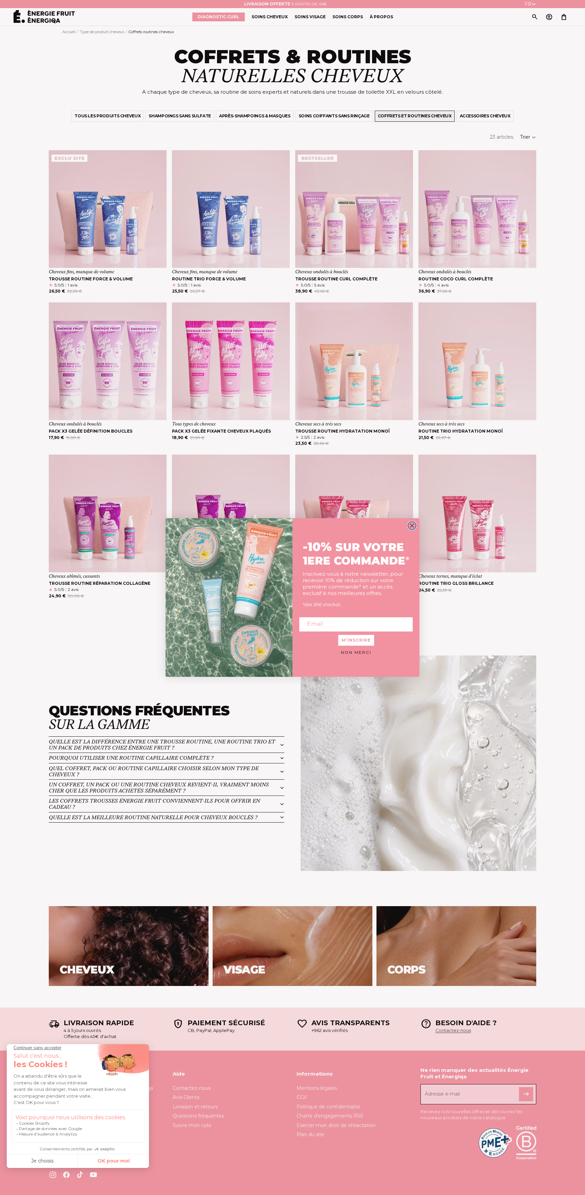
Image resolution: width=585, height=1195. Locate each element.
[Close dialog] (412, 526)
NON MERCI (356, 652)
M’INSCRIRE (356, 640)
